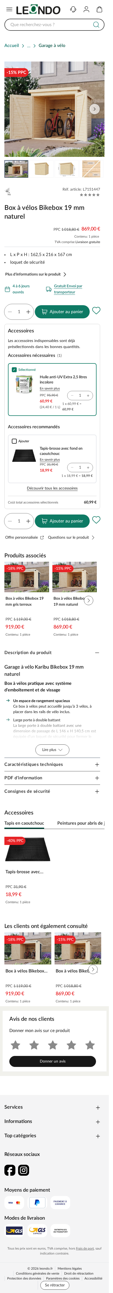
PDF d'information (23, 779)
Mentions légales (70, 1268)
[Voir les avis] (90, 195)
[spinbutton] (19, 311)
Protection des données (24, 1278)
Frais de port (85, 1248)
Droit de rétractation (79, 1273)
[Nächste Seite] (95, 169)
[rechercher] (96, 24)
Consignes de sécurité (27, 793)
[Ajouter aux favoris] (96, 310)
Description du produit (28, 652)
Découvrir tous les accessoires (52, 488)
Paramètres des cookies (63, 1278)
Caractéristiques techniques (33, 766)
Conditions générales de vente (37, 1273)
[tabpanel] (54, 872)
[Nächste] (97, 825)
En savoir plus (50, 388)
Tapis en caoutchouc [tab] (24, 825)
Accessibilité (93, 1278)
